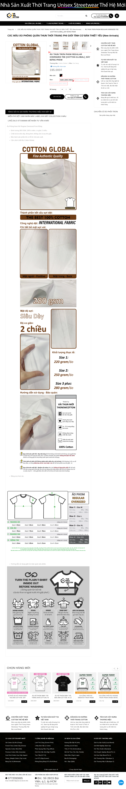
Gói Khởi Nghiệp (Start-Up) (102, 745)
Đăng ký (86, 781)
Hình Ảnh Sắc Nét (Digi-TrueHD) (45, 752)
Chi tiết (24, 701)
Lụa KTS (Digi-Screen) (42, 758)
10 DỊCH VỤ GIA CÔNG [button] (72, 738)
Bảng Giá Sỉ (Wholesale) (13, 761)
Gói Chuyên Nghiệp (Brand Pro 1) (104, 752)
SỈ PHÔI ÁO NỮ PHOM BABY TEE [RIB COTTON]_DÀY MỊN (17, 697)
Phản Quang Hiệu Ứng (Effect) (44, 749)
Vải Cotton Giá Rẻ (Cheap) (13, 742)
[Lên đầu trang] (121, 775)
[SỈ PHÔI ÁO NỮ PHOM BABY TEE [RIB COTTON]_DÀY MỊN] (17, 683)
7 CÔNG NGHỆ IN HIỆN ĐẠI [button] (44, 738)
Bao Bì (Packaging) (70, 758)
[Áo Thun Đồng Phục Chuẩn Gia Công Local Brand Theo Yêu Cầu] (63, 5)
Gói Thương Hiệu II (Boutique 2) (104, 761)
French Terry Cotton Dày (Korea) (15, 745)
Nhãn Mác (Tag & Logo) (71, 755)
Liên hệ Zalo (57, 96)
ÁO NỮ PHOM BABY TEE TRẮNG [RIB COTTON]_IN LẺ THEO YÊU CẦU (40, 697)
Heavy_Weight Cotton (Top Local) (15, 758)
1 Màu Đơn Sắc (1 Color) (43, 745)
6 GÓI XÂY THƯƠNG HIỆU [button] (103, 738)
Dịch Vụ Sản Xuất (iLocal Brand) (104, 742)
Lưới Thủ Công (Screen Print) (44, 742)
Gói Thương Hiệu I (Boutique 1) (104, 758)
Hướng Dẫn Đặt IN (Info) (72, 742)
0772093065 (15, 778)
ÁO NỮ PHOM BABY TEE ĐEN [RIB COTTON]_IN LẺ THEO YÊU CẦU (63, 697)
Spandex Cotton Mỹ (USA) (13, 749)
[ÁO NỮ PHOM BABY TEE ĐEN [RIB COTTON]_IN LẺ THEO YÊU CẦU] (63, 683)
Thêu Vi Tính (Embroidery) (72, 749)
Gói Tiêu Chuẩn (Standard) (102, 749)
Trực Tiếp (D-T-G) (40, 755)
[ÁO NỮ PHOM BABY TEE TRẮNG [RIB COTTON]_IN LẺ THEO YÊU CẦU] (40, 683)
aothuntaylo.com (63, 769)
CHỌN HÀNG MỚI (18, 667)
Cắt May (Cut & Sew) (71, 745)
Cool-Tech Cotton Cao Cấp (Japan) (16, 755)
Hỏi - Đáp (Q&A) (69, 761)
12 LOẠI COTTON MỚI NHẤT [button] (15, 738)
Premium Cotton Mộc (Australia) (15, 752)
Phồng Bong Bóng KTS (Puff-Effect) (46, 761)
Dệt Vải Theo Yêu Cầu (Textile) (74, 752)
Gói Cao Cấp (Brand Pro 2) (102, 755)
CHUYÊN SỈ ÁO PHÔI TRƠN (106, 112)
